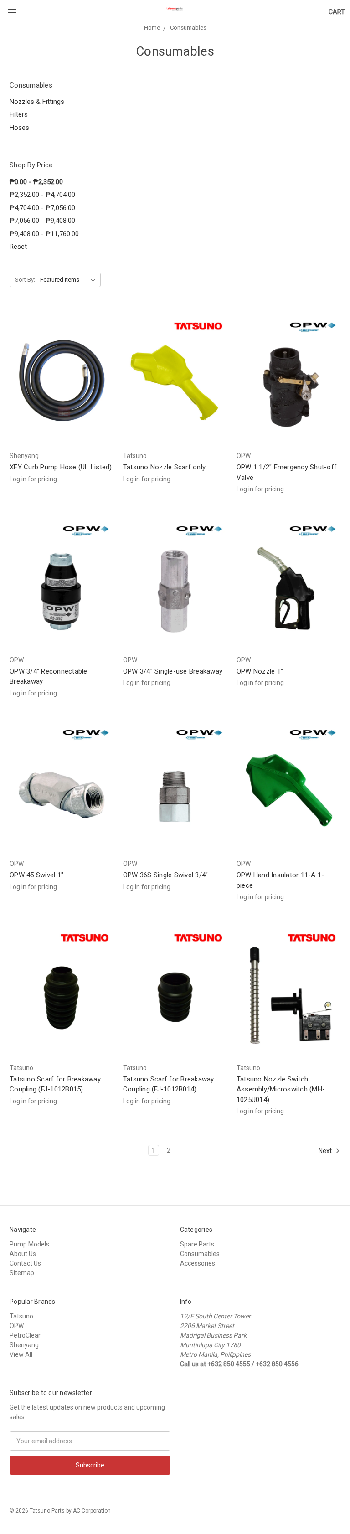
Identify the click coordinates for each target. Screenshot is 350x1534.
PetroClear (25, 1335)
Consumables (188, 27)
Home (152, 27)
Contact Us (25, 1263)
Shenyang (24, 1345)
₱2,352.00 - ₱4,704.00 (42, 194)
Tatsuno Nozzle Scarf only (164, 467)
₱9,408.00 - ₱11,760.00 (44, 234)
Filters (19, 114)
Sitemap (22, 1273)
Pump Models (29, 1244)
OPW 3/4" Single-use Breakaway (172, 671)
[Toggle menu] (8, 7)
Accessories (197, 1263)
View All (21, 1354)
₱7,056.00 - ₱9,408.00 (42, 220)
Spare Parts (197, 1244)
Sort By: (25, 279)
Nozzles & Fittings (37, 102)
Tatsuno (21, 1316)
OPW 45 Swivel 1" (36, 875)
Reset (18, 246)
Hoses (19, 128)
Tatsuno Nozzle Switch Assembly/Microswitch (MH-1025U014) (281, 1089)
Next (326, 1150)
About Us (23, 1253)
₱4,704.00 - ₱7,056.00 (42, 208)
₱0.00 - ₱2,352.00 (36, 182)
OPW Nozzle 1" (260, 671)
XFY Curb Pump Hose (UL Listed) (61, 467)
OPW (17, 1325)
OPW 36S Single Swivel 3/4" (165, 875)
